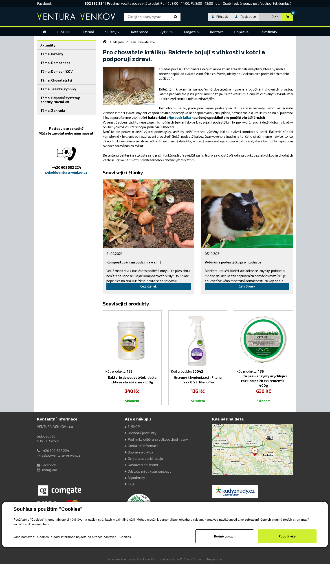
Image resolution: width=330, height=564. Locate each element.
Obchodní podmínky (142, 433)
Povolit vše (287, 536)
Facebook (44, 3)
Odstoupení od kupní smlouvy (149, 471)
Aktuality (47, 45)
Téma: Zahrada (52, 110)
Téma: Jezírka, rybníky (58, 89)
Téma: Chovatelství (56, 80)
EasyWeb (149, 559)
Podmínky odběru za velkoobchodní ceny (158, 439)
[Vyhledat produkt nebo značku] (176, 16)
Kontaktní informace (57, 418)
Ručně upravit (224, 536)
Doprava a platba (140, 452)
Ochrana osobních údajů (145, 458)
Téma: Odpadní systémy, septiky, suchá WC (60, 100)
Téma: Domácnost (55, 63)
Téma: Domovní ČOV (56, 71)
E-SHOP (134, 427)
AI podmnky (136, 478)
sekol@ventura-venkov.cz (61, 455)
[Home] (44, 31)
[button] (112, 31)
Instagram (49, 470)
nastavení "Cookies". (118, 537)
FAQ (131, 484)
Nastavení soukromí (143, 465)
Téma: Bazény (51, 54)
